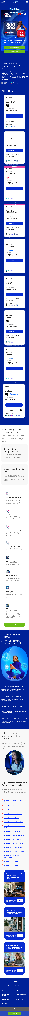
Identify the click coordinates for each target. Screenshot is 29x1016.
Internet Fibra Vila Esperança (13, 847)
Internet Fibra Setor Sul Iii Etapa (13, 843)
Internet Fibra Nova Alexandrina (14, 835)
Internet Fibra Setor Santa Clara (13, 822)
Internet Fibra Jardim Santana (13, 814)
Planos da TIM (19, 999)
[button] (27, 2)
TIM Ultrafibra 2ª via (7, 999)
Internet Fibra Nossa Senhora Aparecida (13, 801)
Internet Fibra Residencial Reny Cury (15, 851)
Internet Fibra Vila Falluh (11, 861)
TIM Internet (19, 990)
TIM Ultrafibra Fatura (21, 994)
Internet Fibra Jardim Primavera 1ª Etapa (14, 826)
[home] (3, 2)
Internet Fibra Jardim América (13, 831)
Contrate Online (14, 1013)
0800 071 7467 (16, 77)
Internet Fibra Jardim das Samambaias (11, 856)
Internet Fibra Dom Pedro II (12, 806)
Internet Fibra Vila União (11, 818)
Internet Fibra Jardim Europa (13, 810)
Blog (3, 990)
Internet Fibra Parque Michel (12, 839)
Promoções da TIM (6, 1003)
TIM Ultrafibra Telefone (5, 995)
